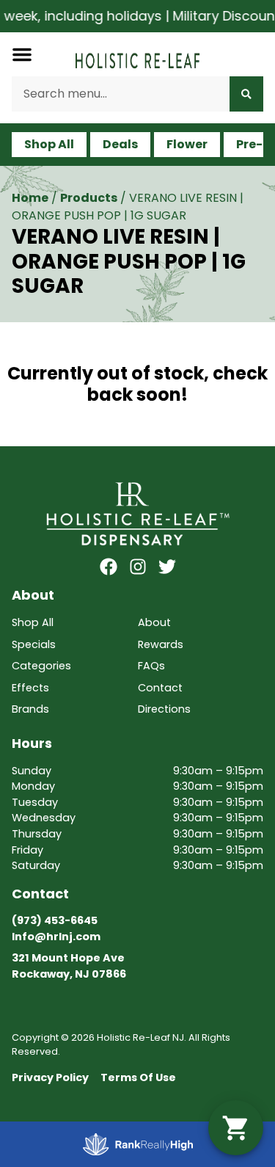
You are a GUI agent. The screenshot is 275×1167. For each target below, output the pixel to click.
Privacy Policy (50, 1077)
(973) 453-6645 (55, 920)
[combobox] (121, 94)
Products (88, 197)
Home (30, 197)
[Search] (246, 94)
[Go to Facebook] (108, 566)
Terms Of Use (138, 1077)
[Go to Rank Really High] (138, 1144)
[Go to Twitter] (167, 566)
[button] (22, 54)
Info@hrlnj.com (56, 936)
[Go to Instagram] (138, 566)
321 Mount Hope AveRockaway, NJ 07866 (69, 965)
